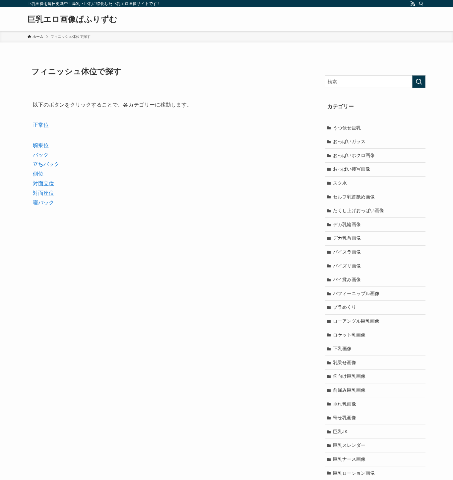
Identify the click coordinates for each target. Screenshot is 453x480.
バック (41, 155)
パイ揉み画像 (347, 279)
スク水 (340, 183)
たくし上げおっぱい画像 (358, 210)
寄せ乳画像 (344, 417)
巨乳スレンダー (349, 445)
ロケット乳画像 (349, 335)
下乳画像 (342, 348)
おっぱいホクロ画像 (354, 155)
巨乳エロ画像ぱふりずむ (72, 19)
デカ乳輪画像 (347, 224)
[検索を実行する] (418, 81)
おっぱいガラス (349, 141)
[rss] (412, 3)
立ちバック (46, 164)
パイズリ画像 (347, 266)
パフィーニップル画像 (356, 293)
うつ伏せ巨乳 (347, 127)
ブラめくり (344, 307)
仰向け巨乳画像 (349, 376)
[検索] (421, 3)
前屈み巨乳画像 (349, 390)
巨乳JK (340, 431)
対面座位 (43, 193)
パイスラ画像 (347, 252)
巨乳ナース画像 (349, 459)
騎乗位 (41, 145)
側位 (38, 174)
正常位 (41, 125)
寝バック (43, 202)
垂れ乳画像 (344, 404)
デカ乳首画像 (347, 238)
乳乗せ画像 (344, 362)
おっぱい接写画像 (351, 169)
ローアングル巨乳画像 (356, 321)
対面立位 (43, 183)
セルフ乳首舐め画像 (354, 197)
